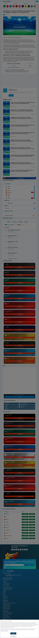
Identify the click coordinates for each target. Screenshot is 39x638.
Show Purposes (13, 636)
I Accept (13, 633)
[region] (19, 629)
